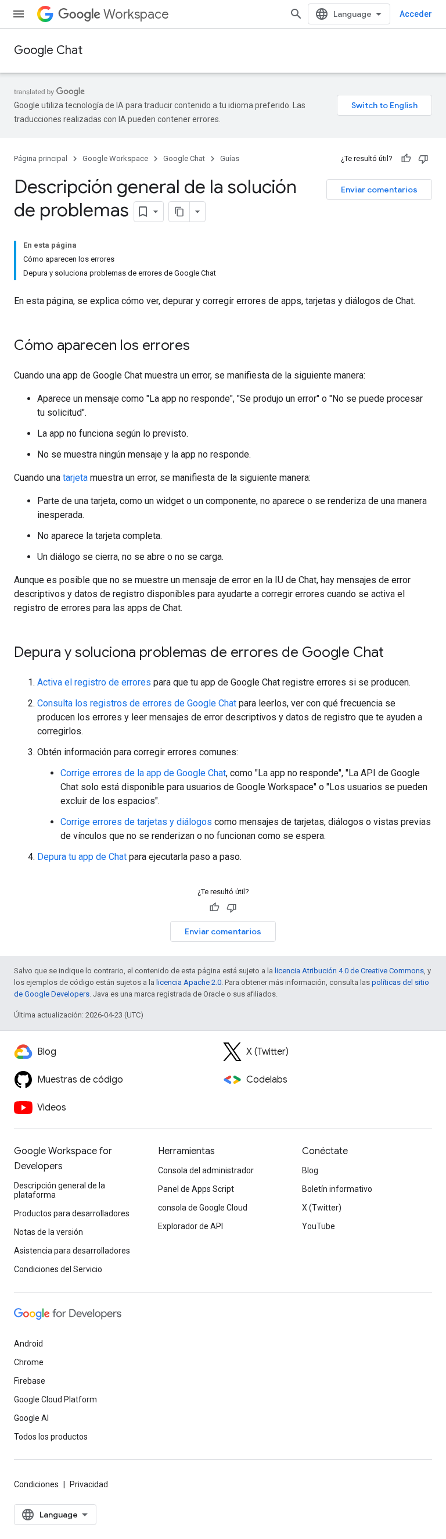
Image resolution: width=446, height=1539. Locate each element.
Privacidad (89, 1484)
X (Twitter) (321, 1207)
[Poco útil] (423, 158)
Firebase (29, 1381)
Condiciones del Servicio (58, 1269)
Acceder (416, 14)
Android (28, 1343)
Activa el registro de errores (94, 682)
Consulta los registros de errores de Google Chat (136, 703)
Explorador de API (190, 1226)
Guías (229, 158)
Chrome (29, 1362)
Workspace (136, 14)
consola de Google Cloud (202, 1207)
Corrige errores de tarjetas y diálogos (136, 821)
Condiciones (36, 1484)
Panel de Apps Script (196, 1189)
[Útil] (406, 158)
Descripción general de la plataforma (59, 1190)
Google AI (31, 1418)
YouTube (318, 1226)
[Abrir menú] (18, 14)
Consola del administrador (206, 1170)
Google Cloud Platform (55, 1399)
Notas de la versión (48, 1232)
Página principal (40, 158)
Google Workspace (115, 158)
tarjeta (75, 477)
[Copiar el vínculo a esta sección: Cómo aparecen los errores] (201, 346)
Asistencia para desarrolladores (72, 1250)
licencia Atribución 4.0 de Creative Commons (349, 970)
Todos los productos (51, 1436)
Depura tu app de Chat (82, 856)
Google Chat (48, 50)
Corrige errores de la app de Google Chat (143, 773)
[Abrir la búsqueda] (296, 14)
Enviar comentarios (379, 189)
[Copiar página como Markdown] (179, 212)
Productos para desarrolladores (72, 1213)
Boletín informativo (337, 1189)
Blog (310, 1170)
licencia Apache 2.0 (188, 982)
